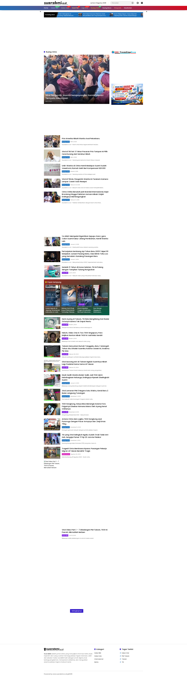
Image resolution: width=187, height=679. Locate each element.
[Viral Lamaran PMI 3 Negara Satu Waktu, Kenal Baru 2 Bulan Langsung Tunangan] (52, 395)
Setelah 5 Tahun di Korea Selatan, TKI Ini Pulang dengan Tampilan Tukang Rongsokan (82, 268)
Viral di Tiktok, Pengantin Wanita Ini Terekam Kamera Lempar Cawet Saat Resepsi (85, 180)
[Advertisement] (34, 39)
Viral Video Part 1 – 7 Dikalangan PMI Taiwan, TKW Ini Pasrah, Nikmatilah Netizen (84, 531)
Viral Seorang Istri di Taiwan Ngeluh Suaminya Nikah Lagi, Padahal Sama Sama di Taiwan (84, 362)
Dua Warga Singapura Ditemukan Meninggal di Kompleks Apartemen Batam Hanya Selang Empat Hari (100, 310)
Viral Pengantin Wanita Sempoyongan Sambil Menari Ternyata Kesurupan (74, 97)
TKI (123, 662)
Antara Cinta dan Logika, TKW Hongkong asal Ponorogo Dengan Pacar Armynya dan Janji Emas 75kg (83, 421)
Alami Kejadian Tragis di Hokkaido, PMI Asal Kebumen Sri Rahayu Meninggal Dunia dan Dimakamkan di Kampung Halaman (84, 310)
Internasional (66, 454)
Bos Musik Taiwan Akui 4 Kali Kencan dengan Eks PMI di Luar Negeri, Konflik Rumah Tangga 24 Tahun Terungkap (135, 14)
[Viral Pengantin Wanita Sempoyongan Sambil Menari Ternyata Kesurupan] (76, 79)
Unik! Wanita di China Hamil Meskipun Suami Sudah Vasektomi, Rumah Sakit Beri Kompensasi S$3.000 (84, 166)
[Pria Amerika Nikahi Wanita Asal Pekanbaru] (52, 141)
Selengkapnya (77, 611)
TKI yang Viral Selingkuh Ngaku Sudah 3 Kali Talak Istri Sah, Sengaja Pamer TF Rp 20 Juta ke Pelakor (85, 436)
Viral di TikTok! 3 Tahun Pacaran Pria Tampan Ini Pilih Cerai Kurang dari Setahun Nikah (85, 152)
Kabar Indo (50, 304)
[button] (133, 2)
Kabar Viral (125, 653)
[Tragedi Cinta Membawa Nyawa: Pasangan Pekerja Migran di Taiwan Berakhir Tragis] (52, 453)
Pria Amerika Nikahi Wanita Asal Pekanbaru (81, 138)
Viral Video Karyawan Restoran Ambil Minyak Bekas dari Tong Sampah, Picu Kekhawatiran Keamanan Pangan (73, 14)
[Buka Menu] (142, 3)
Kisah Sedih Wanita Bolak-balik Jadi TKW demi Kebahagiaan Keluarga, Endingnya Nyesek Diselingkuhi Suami (85, 377)
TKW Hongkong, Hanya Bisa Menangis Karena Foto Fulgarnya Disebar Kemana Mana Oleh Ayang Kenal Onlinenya (84, 406)
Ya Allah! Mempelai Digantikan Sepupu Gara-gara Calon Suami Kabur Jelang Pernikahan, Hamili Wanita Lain (85, 238)
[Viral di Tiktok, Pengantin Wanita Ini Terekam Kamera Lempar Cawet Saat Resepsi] (52, 183)
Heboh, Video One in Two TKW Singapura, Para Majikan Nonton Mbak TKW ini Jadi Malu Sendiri (82, 334)
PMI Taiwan (125, 656)
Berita (96, 304)
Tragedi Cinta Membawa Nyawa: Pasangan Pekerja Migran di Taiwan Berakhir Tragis (84, 449)
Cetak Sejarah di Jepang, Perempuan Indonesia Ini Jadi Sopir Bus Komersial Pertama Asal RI (52, 310)
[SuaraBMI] (65, 3)
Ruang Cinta (49, 93)
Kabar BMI (65, 273)
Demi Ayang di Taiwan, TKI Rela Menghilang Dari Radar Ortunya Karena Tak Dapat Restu (85, 320)
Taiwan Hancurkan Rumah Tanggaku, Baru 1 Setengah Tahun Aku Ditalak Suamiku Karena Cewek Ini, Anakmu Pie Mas (85, 348)
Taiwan (124, 659)
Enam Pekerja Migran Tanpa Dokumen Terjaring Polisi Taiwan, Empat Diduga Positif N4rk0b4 (104, 14)
